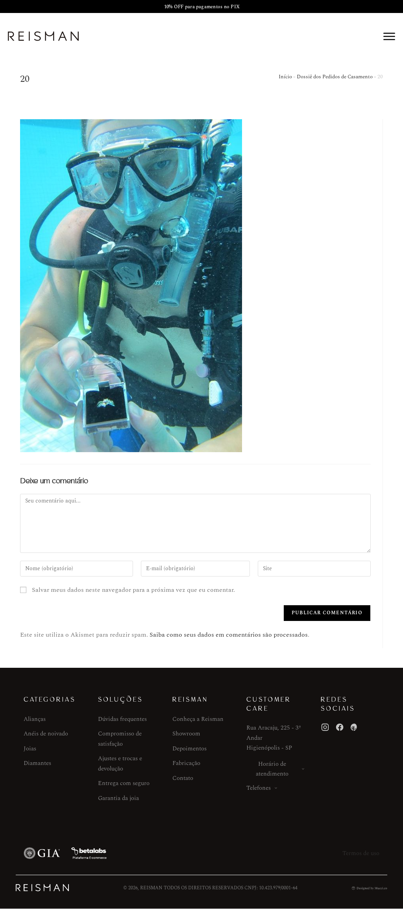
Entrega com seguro (124, 783)
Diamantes (37, 763)
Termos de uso (360, 853)
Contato (182, 778)
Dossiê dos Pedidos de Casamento (335, 77)
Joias (30, 748)
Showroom (186, 733)
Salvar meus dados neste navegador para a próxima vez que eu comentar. (133, 590)
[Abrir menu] (389, 36)
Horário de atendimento (272, 769)
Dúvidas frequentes (122, 719)
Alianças (35, 719)
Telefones (258, 788)
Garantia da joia (118, 798)
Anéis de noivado (46, 733)
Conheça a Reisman (198, 719)
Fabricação (186, 763)
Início (285, 77)
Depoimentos (189, 748)
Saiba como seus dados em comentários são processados (229, 634)
